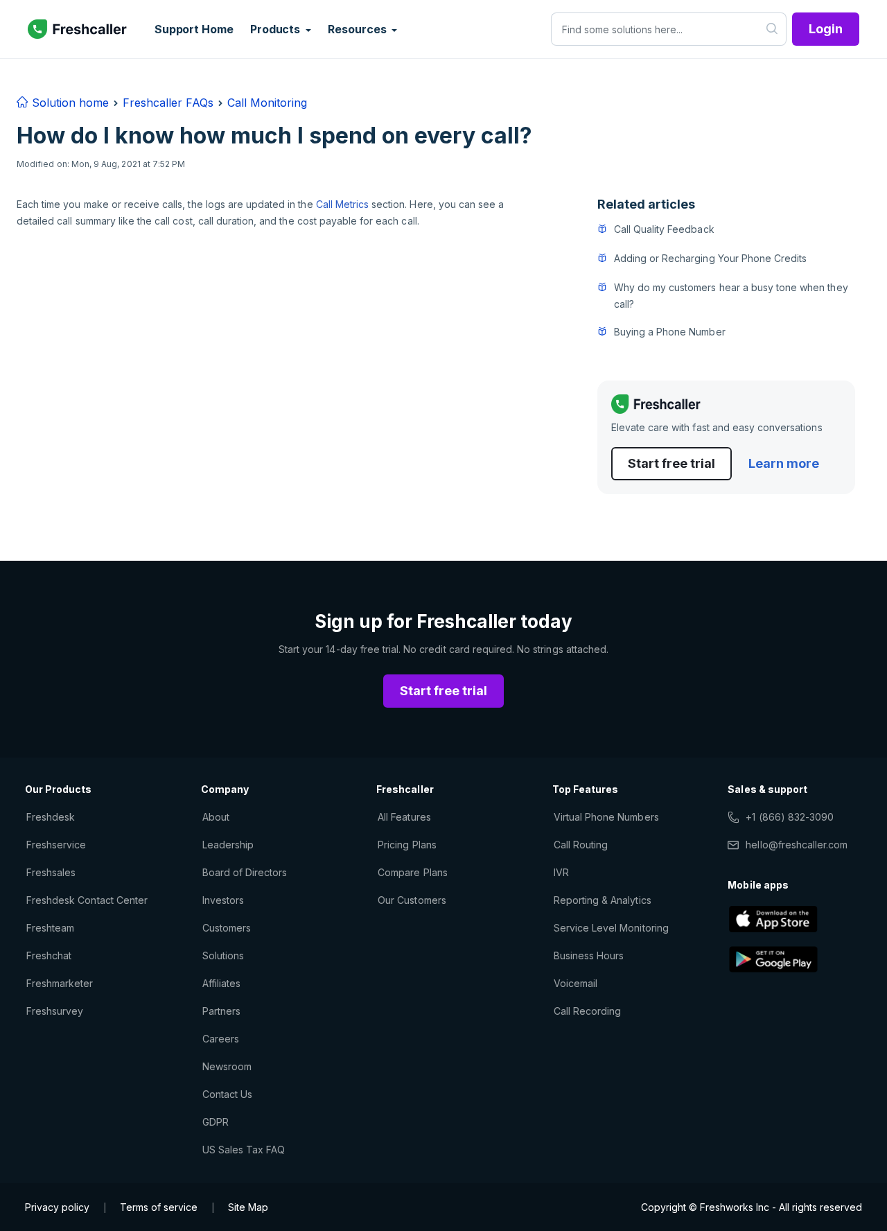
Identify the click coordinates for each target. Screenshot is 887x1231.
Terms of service (158, 1207)
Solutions (223, 955)
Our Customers (412, 900)
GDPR (215, 1122)
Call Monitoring (267, 103)
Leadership (228, 844)
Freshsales (51, 872)
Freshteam (50, 928)
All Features (404, 817)
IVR (561, 872)
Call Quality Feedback (664, 229)
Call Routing (581, 844)
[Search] (772, 29)
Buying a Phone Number (670, 332)
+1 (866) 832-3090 (790, 817)
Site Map (248, 1207)
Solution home (68, 103)
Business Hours (589, 955)
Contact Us (227, 1094)
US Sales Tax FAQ (244, 1149)
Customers (226, 928)
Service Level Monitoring (611, 928)
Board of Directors (245, 872)
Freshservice (56, 844)
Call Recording (588, 1011)
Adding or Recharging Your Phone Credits (710, 258)
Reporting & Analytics (602, 900)
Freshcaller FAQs (168, 103)
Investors (223, 900)
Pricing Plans (407, 844)
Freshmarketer (60, 983)
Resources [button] (358, 29)
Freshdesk (50, 817)
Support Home (194, 29)
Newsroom (227, 1066)
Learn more (783, 463)
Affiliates (221, 983)
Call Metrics (342, 204)
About (215, 817)
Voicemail (575, 983)
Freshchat (48, 955)
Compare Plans (413, 872)
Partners (221, 1011)
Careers (220, 1039)
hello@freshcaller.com (797, 844)
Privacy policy (57, 1207)
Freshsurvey (54, 1011)
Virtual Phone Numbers (606, 817)
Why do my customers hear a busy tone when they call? (731, 295)
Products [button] (276, 29)
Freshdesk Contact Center (87, 900)
